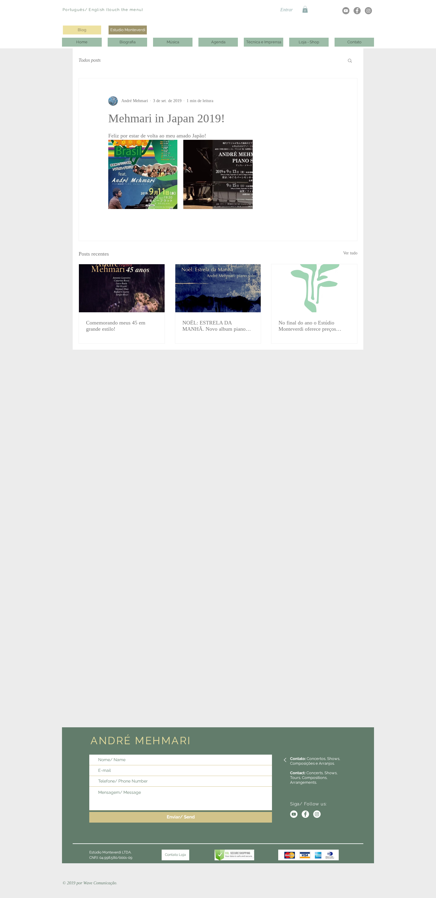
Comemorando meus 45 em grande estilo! (115, 326)
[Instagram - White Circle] (317, 814)
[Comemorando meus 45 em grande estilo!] (122, 288)
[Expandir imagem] (142, 174)
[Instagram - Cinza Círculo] (368, 10)
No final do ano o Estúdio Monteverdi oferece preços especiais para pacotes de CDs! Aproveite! (312, 326)
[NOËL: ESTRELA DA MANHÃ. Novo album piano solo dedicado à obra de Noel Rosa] (218, 288)
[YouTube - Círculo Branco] (293, 814)
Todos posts (90, 60)
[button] (305, 9)
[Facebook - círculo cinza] (357, 10)
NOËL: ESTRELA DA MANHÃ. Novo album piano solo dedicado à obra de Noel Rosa (214, 326)
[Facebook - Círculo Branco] (305, 814)
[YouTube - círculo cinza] (345, 10)
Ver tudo (350, 253)
